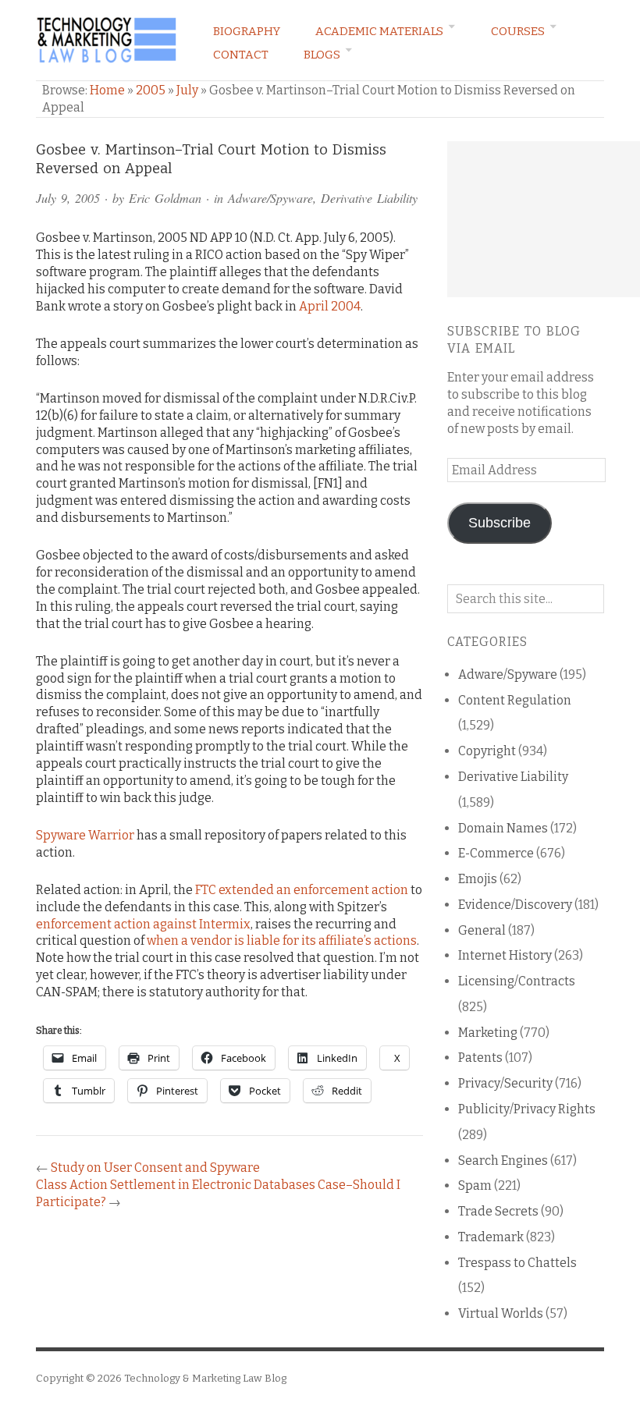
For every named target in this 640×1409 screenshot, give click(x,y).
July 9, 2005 (68, 198)
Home (107, 90)
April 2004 (330, 306)
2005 (150, 90)
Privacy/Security (505, 1083)
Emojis (477, 878)
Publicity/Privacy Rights (527, 1109)
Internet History (505, 955)
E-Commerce (496, 853)
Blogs (322, 55)
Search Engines (503, 1160)
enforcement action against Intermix (143, 924)
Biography (246, 31)
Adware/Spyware (270, 198)
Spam (475, 1185)
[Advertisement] (543, 219)
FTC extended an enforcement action (301, 889)
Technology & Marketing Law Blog (205, 1378)
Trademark (491, 1237)
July (187, 90)
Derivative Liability (369, 198)
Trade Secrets (498, 1211)
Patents (480, 1057)
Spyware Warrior (85, 835)
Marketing (487, 1032)
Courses (518, 31)
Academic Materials (379, 31)
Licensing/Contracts (516, 981)
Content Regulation (514, 700)
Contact (240, 55)
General (482, 930)
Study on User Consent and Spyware (155, 1167)
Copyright (487, 751)
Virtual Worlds (500, 1313)
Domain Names (503, 828)
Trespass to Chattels (517, 1262)
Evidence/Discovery (515, 904)
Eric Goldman (165, 198)
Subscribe (499, 523)
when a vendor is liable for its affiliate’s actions (282, 940)
